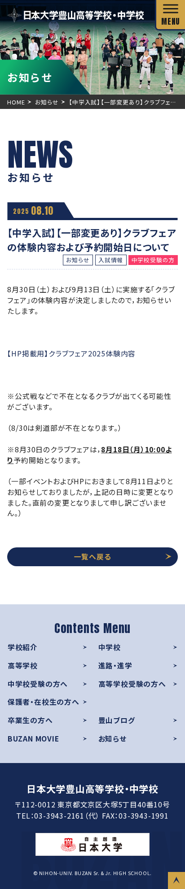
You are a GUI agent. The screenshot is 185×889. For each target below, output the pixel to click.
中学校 (109, 647)
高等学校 (23, 665)
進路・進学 (115, 665)
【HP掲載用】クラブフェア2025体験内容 (71, 353)
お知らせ (112, 738)
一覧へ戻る (92, 556)
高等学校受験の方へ (132, 684)
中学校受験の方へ (38, 684)
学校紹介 (23, 647)
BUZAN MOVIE (33, 738)
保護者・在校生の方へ (43, 702)
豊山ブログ (116, 720)
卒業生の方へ (30, 720)
